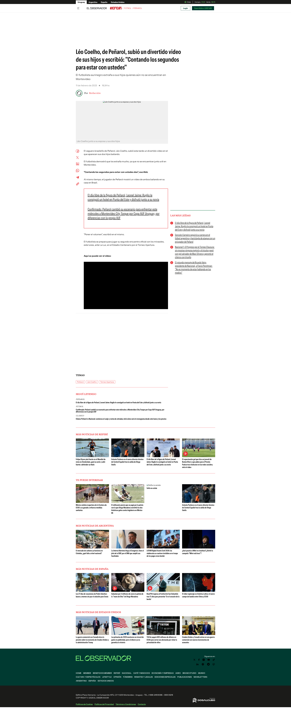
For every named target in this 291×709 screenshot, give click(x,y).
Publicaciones (184, 677)
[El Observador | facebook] (199, 659)
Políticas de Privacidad (104, 704)
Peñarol (80, 382)
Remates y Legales (143, 677)
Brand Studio (189, 673)
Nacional (127, 673)
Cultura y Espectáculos (88, 677)
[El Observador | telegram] (208, 664)
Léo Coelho (92, 382)
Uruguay (81, 2)
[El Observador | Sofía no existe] (154, 485)
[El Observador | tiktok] (213, 659)
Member (87, 673)
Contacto (142, 704)
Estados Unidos (117, 2)
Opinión (117, 677)
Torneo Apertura (107, 382)
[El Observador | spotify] (203, 664)
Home (78, 673)
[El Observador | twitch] (213, 664)
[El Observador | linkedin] (197, 664)
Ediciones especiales (165, 677)
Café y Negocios (141, 673)
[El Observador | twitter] (194, 659)
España (104, 2)
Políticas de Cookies (84, 704)
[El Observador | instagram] (204, 659)
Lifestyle (107, 677)
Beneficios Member (102, 673)
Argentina (93, 2)
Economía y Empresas (163, 673)
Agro (178, 673)
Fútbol (127, 8)
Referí (117, 673)
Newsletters (200, 677)
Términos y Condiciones (126, 704)
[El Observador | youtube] (209, 659)
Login (185, 8)
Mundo (201, 673)
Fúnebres (128, 677)
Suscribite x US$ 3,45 (203, 8)
